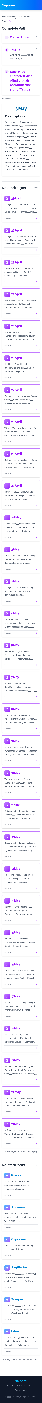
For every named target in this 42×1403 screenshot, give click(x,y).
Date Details (21, 1386)
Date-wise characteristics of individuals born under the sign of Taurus (18, 19)
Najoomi (8, 5)
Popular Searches (21, 1390)
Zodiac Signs (11, 16)
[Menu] (38, 5)
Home (4, 16)
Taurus (19, 16)
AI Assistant (31, 1386)
